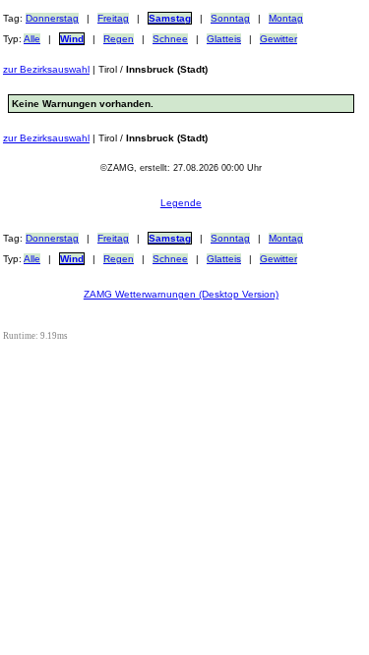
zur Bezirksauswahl (46, 69)
